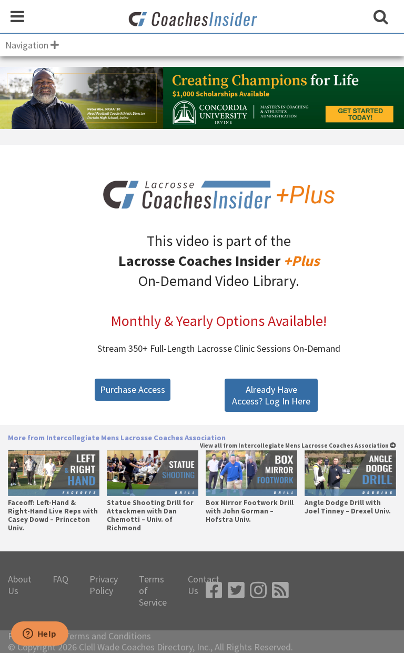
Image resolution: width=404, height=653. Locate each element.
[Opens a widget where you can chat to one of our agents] (39, 634)
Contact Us (203, 584)
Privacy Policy (103, 584)
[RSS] (280, 590)
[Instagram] (258, 590)
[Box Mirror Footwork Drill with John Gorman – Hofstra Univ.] (251, 473)
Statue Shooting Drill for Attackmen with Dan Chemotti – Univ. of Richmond (150, 516)
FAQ (60, 579)
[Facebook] (214, 590)
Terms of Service (153, 590)
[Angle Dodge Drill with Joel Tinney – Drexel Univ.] (350, 473)
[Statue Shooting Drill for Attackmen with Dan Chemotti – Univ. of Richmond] (152, 473)
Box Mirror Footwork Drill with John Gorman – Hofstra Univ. (250, 511)
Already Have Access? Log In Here (271, 395)
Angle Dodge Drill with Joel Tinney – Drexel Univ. (348, 507)
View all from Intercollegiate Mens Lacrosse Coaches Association (295, 445)
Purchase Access (132, 389)
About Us (20, 584)
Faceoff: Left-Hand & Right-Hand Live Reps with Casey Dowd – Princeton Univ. (53, 516)
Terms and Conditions (107, 636)
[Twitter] (236, 590)
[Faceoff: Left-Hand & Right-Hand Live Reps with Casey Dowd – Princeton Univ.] (53, 473)
